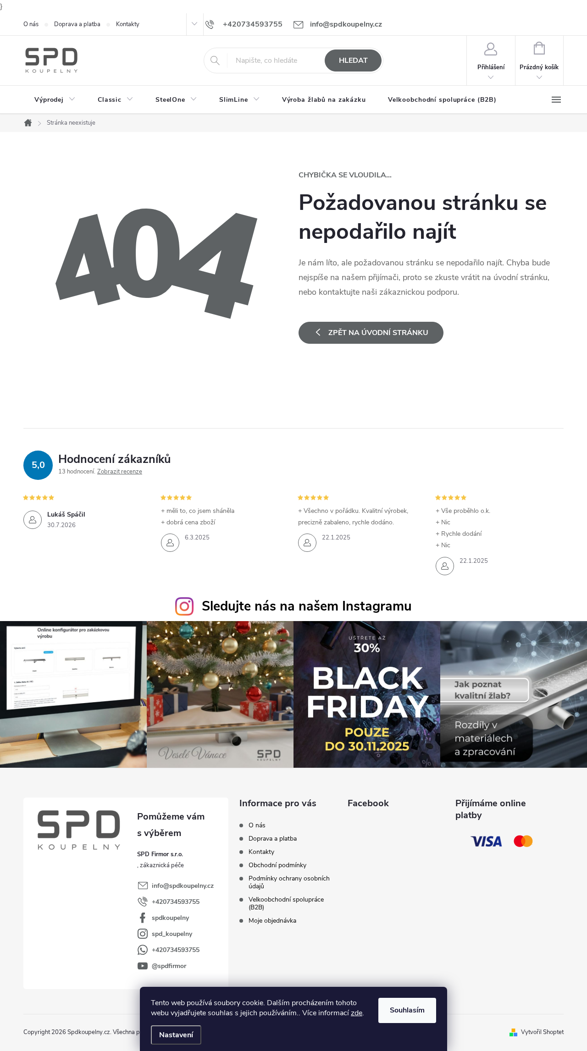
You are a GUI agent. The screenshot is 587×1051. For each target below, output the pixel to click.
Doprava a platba (77, 24)
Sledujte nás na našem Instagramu (307, 606)
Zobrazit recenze (119, 472)
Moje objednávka (272, 920)
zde (356, 1013)
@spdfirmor (169, 966)
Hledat (353, 60)
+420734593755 (175, 901)
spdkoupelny (170, 917)
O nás (31, 24)
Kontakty (127, 24)
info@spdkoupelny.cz (183, 885)
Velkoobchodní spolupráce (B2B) (286, 903)
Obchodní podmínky (277, 865)
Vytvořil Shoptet (542, 1032)
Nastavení (176, 1035)
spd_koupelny (172, 934)
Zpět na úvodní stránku (378, 333)
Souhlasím (407, 1010)
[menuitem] (55, 100)
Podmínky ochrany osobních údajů (289, 882)
